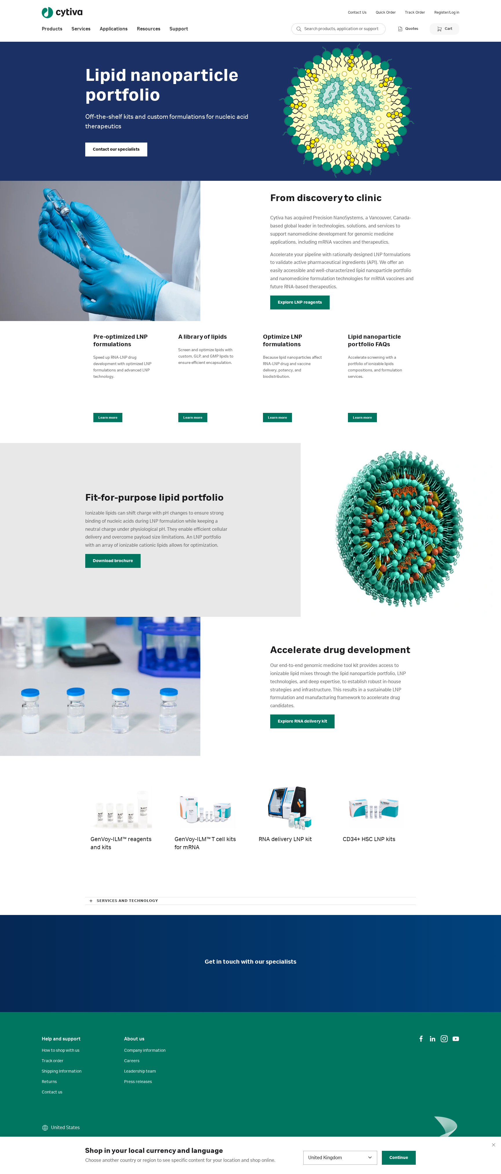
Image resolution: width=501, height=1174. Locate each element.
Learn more (107, 418)
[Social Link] (421, 1038)
